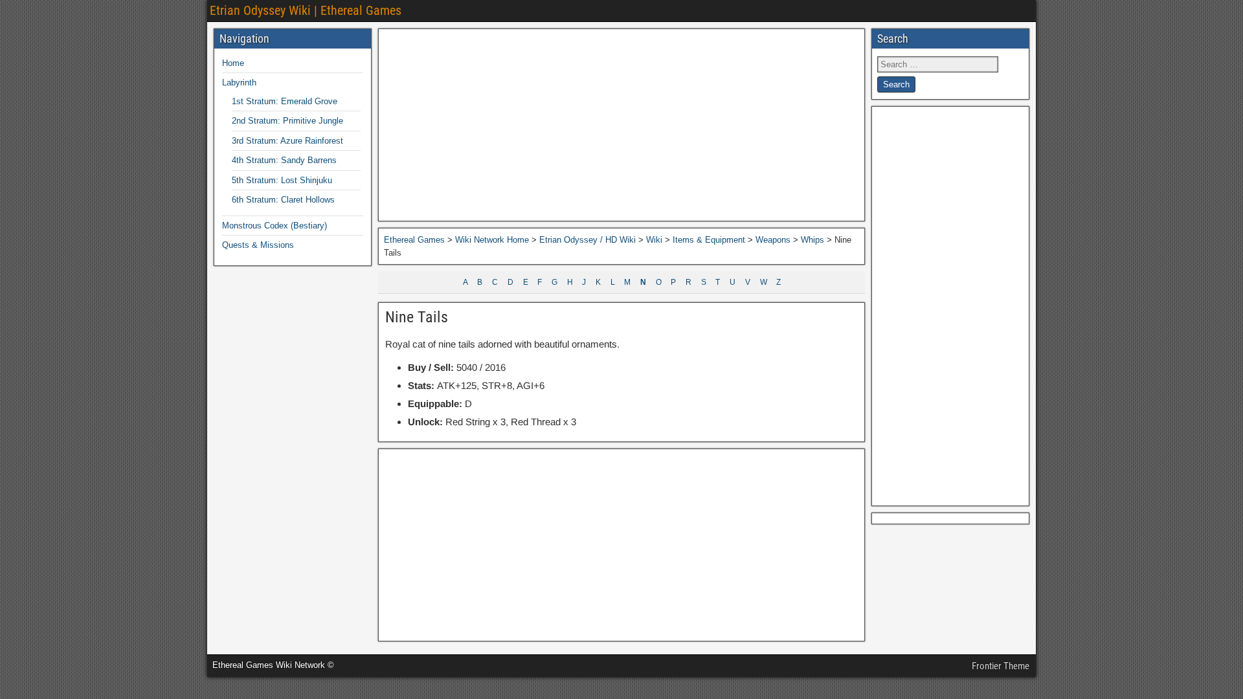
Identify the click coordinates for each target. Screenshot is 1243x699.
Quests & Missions (258, 245)
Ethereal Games (414, 240)
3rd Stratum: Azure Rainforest (287, 141)
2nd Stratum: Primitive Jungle (287, 121)
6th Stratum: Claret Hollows (283, 200)
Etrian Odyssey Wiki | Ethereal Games (305, 10)
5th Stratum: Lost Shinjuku (282, 180)
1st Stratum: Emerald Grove (284, 101)
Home (233, 63)
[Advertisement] (621, 125)
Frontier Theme (1000, 666)
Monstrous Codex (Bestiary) (274, 225)
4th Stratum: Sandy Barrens (284, 160)
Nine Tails (416, 317)
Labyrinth (239, 82)
